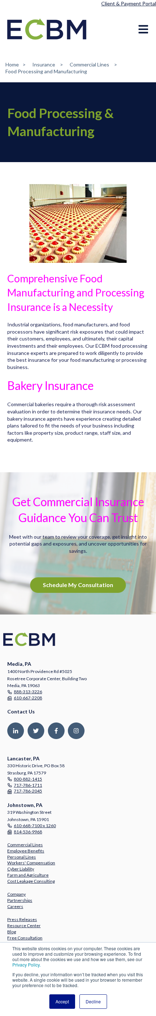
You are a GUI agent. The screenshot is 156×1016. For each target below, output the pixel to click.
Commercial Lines (89, 64)
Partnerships (19, 900)
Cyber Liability (20, 869)
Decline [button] (93, 1001)
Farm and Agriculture (28, 875)
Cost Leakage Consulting (31, 881)
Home (12, 64)
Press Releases (22, 919)
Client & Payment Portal (128, 3)
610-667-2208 (28, 697)
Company (16, 894)
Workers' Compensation (31, 862)
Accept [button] (62, 1001)
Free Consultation (24, 938)
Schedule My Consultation (78, 584)
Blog (11, 931)
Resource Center (24, 925)
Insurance (43, 64)
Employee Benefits (25, 851)
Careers (15, 906)
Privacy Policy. (26, 964)
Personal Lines (21, 857)
